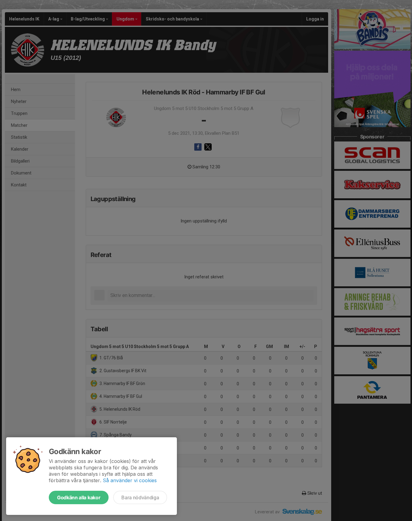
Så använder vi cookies (130, 480)
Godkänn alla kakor (78, 497)
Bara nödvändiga (140, 497)
